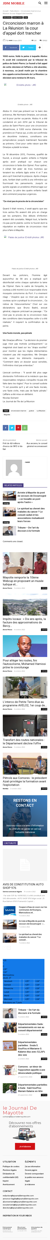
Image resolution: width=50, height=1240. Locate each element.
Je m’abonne (30, 1184)
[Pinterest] (18, 428)
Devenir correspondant (34, 1174)
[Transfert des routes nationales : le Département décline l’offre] (25, 725)
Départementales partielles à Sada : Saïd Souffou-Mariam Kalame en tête (32, 1087)
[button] (40, 3)
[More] (40, 47)
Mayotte (7, 415)
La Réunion (41, 411)
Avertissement (9, 1184)
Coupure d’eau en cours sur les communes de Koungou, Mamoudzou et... (33, 910)
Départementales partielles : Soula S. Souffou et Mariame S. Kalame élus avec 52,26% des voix (31, 1048)
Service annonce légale (12, 891)
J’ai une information (32, 1166)
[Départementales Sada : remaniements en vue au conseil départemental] (10, 1028)
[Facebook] (5, 428)
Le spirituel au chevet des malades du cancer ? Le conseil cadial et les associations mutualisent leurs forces (31, 515)
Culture (6, 534)
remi (10, 40)
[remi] (4, 40)
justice (31, 411)
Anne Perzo (7, 588)
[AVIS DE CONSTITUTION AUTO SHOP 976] (25, 865)
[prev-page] (4, 948)
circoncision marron (18, 411)
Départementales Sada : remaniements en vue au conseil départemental (31, 1027)
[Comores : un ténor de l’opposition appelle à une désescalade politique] (10, 1070)
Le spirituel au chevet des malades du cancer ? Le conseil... (30, 937)
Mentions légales (10, 1170)
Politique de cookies (11, 1166)
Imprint (5, 1181)
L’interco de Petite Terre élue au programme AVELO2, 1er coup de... (25, 703)
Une (25, 17)
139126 (44, 588)
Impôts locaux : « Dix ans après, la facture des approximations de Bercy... (24, 622)
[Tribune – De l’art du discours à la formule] (9, 530)
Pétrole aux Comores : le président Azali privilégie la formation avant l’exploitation (25, 781)
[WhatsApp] (25, 428)
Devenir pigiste (31, 1170)
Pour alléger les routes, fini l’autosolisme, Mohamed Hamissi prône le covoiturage (24, 664)
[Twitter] (12, 428)
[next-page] (9, 948)
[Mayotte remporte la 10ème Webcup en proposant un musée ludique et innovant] (25, 563)
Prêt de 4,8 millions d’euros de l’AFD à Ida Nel (12, 446)
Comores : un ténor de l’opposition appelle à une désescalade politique (31, 1069)
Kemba (5, 788)
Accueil (5, 11)
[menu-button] (45, 3)
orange (6, 503)
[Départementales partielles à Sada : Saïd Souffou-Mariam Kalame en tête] (10, 1088)
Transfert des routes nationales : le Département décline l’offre (24, 741)
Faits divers (14, 11)
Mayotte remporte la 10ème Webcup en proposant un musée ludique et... (23, 581)
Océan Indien (17, 17)
